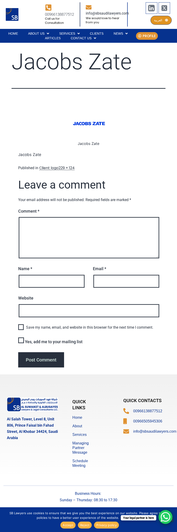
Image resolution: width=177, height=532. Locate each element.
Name (25, 268)
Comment (28, 211)
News (118, 33)
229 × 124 (67, 168)
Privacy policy (106, 525)
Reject (85, 525)
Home (13, 33)
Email (99, 268)
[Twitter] (164, 8)
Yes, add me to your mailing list (53, 341)
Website (25, 298)
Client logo (49, 168)
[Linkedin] (151, 8)
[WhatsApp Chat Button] (165, 517)
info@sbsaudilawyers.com (107, 13)
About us (36, 33)
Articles (53, 38)
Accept (68, 525)
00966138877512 (59, 14)
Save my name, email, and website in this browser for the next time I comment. (89, 327)
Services (67, 33)
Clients (96, 33)
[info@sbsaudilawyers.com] (88, 7)
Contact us (81, 38)
